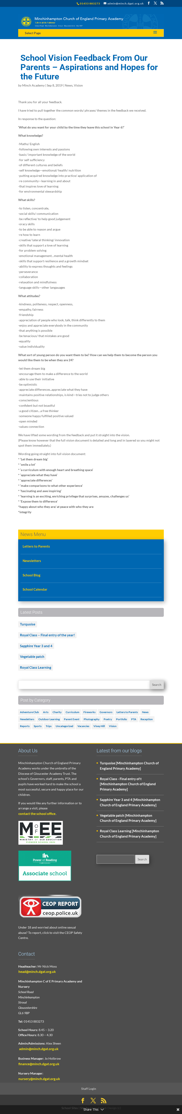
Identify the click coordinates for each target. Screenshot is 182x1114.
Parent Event (71, 719)
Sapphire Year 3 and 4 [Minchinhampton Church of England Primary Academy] (130, 802)
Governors (106, 712)
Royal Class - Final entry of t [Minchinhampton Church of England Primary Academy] (128, 784)
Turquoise (27, 624)
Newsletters (32, 561)
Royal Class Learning (35, 667)
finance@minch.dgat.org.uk (38, 1064)
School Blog (31, 575)
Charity (57, 712)
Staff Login (88, 1088)
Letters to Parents (36, 546)
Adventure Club (29, 712)
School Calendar (35, 589)
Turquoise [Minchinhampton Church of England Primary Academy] (129, 765)
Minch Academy (33, 85)
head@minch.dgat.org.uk (37, 972)
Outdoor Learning (49, 719)
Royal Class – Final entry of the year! (47, 635)
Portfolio (121, 719)
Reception (146, 719)
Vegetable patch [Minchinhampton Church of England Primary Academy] (128, 818)
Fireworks (89, 712)
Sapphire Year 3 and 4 (36, 646)
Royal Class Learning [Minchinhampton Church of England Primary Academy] (129, 833)
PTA (133, 719)
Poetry (108, 719)
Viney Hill (99, 726)
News (69, 85)
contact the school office (36, 814)
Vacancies (83, 726)
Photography (91, 719)
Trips (48, 726)
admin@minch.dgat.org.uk (38, 1049)
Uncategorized (64, 726)
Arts (45, 712)
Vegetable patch (32, 657)
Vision (78, 85)
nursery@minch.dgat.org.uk (39, 1079)
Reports (25, 726)
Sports (38, 726)
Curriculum (72, 712)
